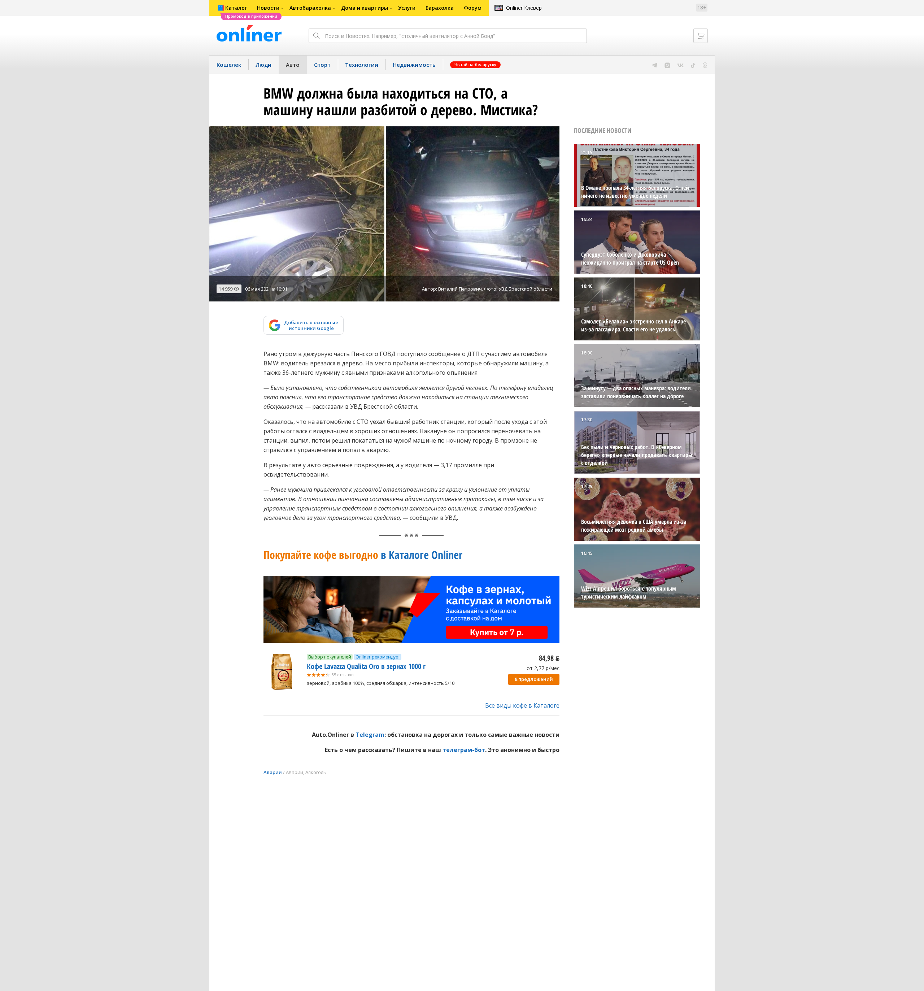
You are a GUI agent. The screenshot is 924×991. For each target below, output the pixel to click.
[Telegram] (654, 65)
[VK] (680, 65)
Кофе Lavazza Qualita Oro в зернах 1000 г (366, 666)
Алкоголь (315, 772)
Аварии (272, 772)
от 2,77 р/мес (543, 668)
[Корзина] (700, 36)
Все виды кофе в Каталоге (522, 705)
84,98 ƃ (549, 658)
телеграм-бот (464, 750)
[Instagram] (667, 65)
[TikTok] (693, 65)
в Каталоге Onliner (362, 554)
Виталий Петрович (460, 289)
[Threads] (705, 65)
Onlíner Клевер (524, 7)
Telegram (370, 735)
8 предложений (534, 679)
